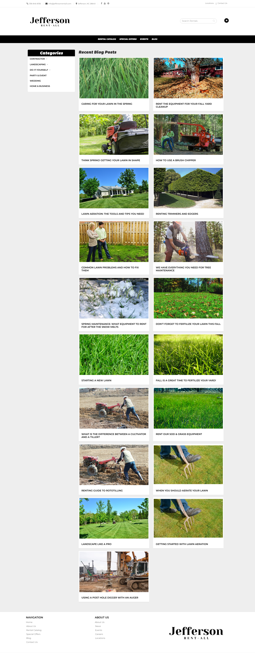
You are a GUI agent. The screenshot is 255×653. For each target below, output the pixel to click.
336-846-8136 (35, 4)
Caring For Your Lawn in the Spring (106, 103)
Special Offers (128, 39)
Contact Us (222, 3)
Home (29, 622)
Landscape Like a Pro (96, 544)
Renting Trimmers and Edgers (177, 213)
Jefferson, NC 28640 (87, 4)
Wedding (35, 80)
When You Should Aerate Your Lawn (182, 490)
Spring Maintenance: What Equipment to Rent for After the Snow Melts (113, 325)
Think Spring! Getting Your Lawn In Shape (110, 160)
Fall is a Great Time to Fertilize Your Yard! (186, 380)
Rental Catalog (107, 39)
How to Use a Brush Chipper (176, 160)
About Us (31, 626)
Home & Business (40, 86)
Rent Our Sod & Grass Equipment (179, 434)
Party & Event (38, 75)
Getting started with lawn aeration (182, 544)
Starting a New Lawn (96, 380)
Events (144, 39)
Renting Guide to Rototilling (102, 490)
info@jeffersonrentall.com (59, 4)
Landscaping (38, 64)
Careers (99, 634)
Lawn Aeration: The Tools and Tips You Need (112, 213)
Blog (154, 39)
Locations (209, 3)
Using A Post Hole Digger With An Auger (109, 597)
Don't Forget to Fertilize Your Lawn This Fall (188, 324)
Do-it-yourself (39, 70)
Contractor (37, 59)
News (98, 626)
